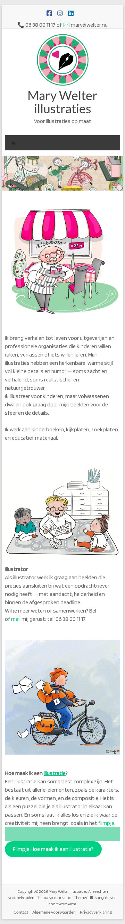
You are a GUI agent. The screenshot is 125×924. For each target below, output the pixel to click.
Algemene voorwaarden (54, 912)
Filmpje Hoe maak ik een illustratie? (53, 849)
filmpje (106, 823)
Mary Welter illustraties (62, 102)
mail (15, 619)
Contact (21, 912)
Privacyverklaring (96, 912)
